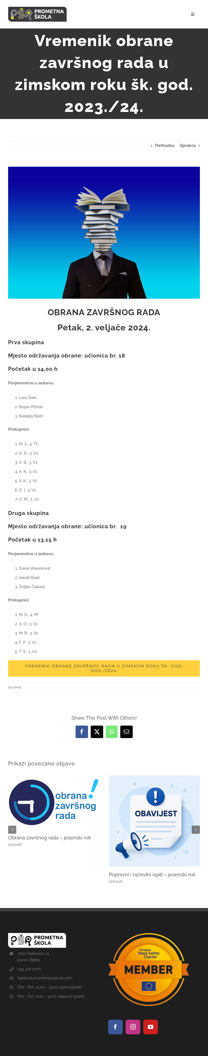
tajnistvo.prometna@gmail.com (44, 978)
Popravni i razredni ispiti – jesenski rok (152, 874)
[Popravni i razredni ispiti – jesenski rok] (154, 777)
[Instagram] (133, 1027)
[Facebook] (115, 1027)
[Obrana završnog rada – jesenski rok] (53, 777)
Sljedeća (188, 145)
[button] (12, 830)
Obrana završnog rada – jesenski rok (49, 838)
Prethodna (164, 145)
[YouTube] (150, 1027)
